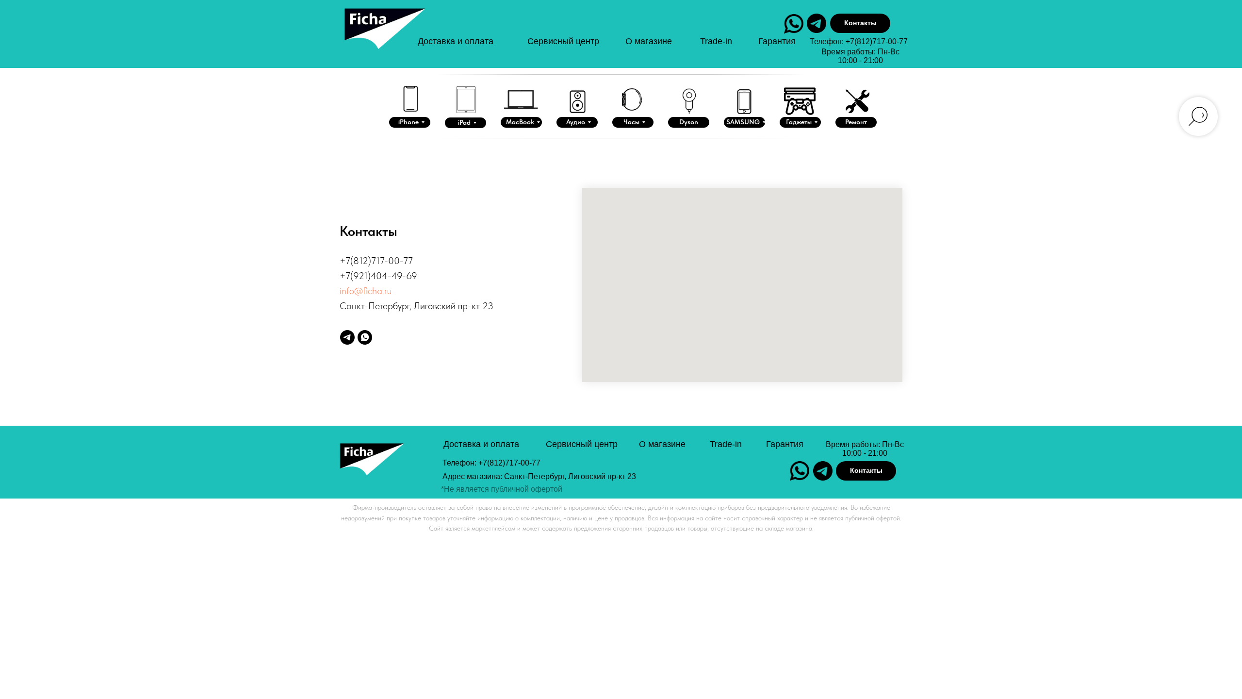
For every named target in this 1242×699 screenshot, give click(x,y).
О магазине (648, 41)
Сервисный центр (563, 41)
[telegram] (347, 337)
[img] (384, 38)
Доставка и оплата (455, 41)
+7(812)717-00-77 (877, 41)
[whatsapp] (365, 337)
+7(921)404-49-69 (378, 276)
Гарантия (777, 41)
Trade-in (716, 41)
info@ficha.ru (366, 291)
